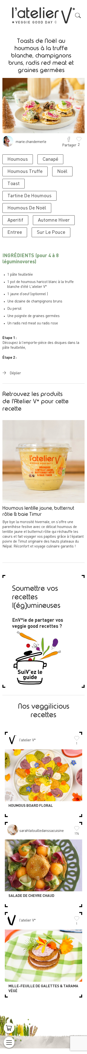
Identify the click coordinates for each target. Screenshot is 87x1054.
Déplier (15, 373)
